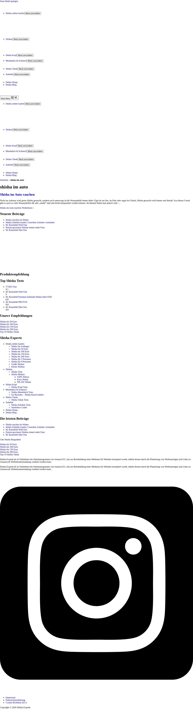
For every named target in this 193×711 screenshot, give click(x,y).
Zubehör (9, 74)
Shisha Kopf (11, 55)
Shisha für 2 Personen (21, 359)
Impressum (10, 697)
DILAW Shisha (24, 382)
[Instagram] (96, 692)
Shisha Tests (16, 372)
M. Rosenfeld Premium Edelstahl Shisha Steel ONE (29, 297)
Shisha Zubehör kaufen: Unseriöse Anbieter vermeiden (30, 222)
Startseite (4, 180)
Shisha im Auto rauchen (17, 194)
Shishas (9, 39)
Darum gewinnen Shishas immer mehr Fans (25, 227)
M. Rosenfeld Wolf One (16, 225)
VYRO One (11, 287)
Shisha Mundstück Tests (22, 392)
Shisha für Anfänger (20, 346)
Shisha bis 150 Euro (9, 327)
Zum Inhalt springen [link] (9, 1)
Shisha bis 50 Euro (8, 321)
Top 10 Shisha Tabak (9, 332)
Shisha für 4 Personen (21, 361)
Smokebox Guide (19, 407)
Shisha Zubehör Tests (21, 405)
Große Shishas (17, 364)
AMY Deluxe (23, 377)
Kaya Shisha (22, 379)
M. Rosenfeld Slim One (16, 230)
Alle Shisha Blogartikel (10, 439)
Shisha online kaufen (15, 13)
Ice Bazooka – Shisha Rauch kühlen (27, 395)
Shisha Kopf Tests (19, 387)
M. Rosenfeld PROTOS (16, 302)
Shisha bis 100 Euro (9, 324)
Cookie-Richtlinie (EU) (16, 702)
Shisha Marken (18, 374)
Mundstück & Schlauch (16, 61)
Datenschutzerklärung (15, 700)
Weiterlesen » (17, 208)
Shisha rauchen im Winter (17, 220)
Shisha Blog (11, 85)
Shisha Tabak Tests (19, 400)
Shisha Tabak (12, 69)
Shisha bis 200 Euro (9, 329)
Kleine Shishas (18, 367)
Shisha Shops (12, 82)
